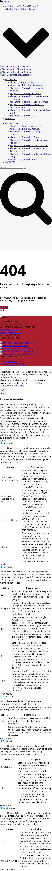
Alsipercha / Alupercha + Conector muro (29, 101)
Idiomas (5, 1)
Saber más (19, 385)
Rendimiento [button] (6, 693)
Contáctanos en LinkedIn (22, 351)
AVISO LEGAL (11, 361)
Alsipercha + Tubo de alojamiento (26, 82)
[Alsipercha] (15, 70)
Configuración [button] (6, 385)
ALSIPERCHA (11, 79)
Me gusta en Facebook (22, 342)
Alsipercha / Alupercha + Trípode (25, 93)
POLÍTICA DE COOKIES (15, 364)
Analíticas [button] (4, 564)
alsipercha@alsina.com (11, 332)
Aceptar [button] (38, 383)
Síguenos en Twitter (18, 345)
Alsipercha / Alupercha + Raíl (23, 115)
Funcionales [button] (5, 738)
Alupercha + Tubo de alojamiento (26, 85)
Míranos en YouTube (20, 348)
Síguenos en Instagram (23, 353)
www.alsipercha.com (10, 329)
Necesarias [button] (5, 440)
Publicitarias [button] (6, 805)
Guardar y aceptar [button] (8, 869)
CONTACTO (10, 118)
